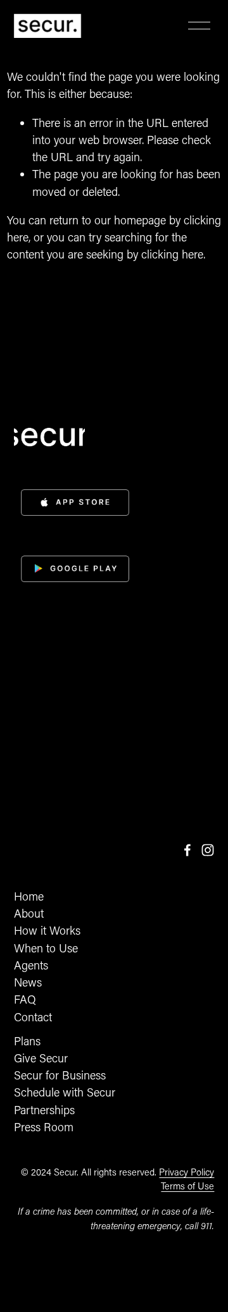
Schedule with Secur (64, 1092)
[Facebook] (187, 850)
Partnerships (44, 1109)
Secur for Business (60, 1075)
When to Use (46, 948)
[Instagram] (207, 850)
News (28, 982)
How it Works (47, 930)
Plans (27, 1040)
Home (29, 896)
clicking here (172, 254)
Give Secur (41, 1058)
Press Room (43, 1126)
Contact (33, 1016)
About (29, 913)
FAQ (25, 999)
